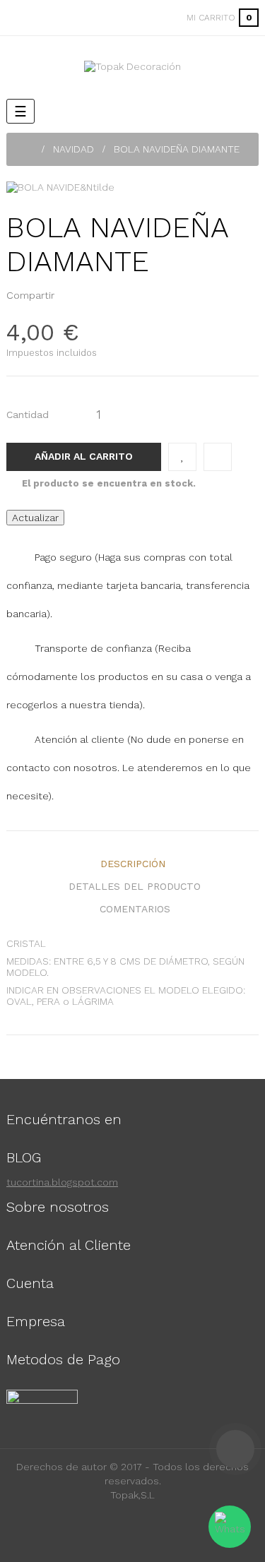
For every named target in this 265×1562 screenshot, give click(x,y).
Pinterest (91, 295)
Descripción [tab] (132, 863)
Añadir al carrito (84, 456)
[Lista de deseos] (182, 457)
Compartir (69, 295)
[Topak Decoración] (132, 66)
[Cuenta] (157, 17)
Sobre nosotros (57, 1206)
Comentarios (135, 908)
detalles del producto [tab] (135, 886)
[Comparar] (218, 457)
